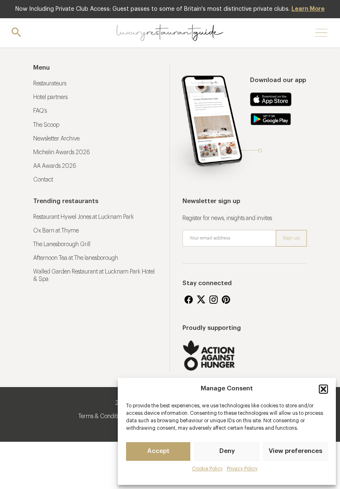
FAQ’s (40, 111)
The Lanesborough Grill (61, 244)
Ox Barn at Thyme (56, 231)
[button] (323, 389)
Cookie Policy (207, 468)
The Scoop (46, 125)
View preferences (295, 451)
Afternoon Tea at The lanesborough (75, 258)
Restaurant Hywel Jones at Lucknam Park (83, 217)
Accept (158, 451)
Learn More (308, 9)
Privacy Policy (242, 468)
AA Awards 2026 (54, 166)
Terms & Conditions (102, 416)
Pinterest (226, 299)
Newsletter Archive (56, 139)
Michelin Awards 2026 (61, 152)
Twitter (201, 299)
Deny (227, 451)
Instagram (213, 299)
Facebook (188, 299)
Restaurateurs (49, 84)
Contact (43, 180)
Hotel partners (50, 97)
